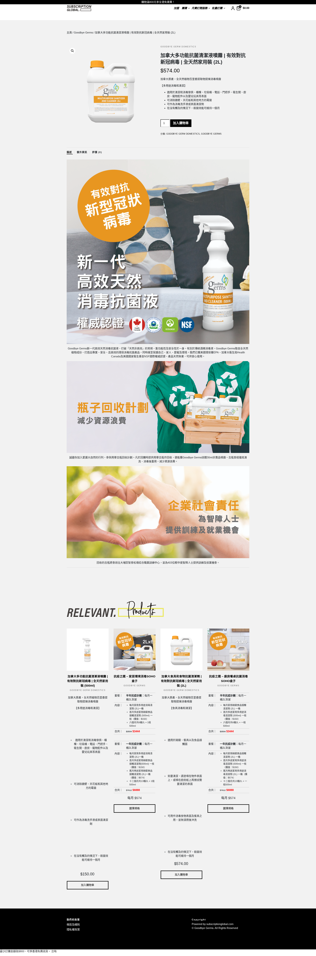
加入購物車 (181, 123)
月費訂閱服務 (199, 8)
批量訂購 (217, 8)
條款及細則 (73, 924)
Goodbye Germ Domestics (178, 47)
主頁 (69, 32)
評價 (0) (97, 152)
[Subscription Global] (79, 8)
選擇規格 (134, 808)
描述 (70, 152)
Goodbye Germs (83, 32)
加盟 (176, 8)
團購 (184, 8)
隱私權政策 (73, 929)
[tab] (71, 152)
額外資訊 (82, 152)
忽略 (54, 951)
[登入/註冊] (233, 8)
